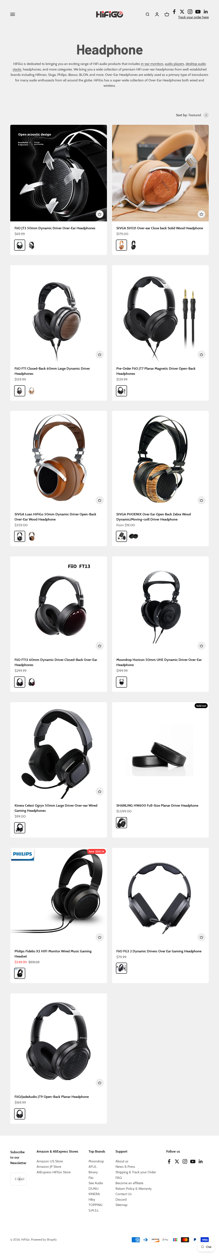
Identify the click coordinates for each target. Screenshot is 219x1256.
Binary (93, 1172)
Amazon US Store (50, 1161)
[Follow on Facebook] (174, 12)
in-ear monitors (152, 64)
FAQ (118, 1178)
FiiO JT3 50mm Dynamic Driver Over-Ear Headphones (55, 228)
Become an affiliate (129, 1183)
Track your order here (193, 17)
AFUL (93, 1167)
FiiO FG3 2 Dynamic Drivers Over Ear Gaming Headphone (158, 951)
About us (121, 1161)
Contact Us (123, 1194)
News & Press (125, 1167)
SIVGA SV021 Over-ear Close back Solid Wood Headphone (159, 228)
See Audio (96, 1183)
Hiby (92, 1199)
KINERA (94, 1194)
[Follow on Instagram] (190, 12)
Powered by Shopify (44, 1239)
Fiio (91, 1178)
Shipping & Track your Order (135, 1172)
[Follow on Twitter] (182, 12)
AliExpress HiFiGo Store (54, 1172)
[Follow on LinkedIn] (206, 12)
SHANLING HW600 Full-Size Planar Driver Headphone (157, 805)
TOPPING (95, 1205)
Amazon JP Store (49, 1167)
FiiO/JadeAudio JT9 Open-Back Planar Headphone (52, 1097)
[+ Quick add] (100, 214)
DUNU (94, 1189)
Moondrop (96, 1161)
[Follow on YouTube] (198, 12)
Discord (121, 1199)
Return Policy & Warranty (133, 1189)
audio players (174, 64)
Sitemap (121, 1205)
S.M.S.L (94, 1210)
